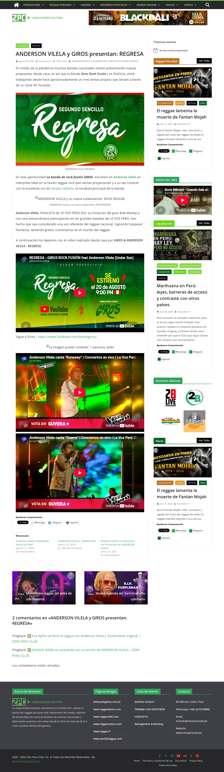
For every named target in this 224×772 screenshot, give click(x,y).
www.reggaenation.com (107, 724)
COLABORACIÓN (99, 61)
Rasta (202, 103)
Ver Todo (204, 60)
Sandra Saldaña (62, 188)
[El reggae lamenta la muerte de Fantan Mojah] (183, 82)
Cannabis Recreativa (190, 265)
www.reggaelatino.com (107, 709)
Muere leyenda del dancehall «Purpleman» (116, 596)
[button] (42, 4)
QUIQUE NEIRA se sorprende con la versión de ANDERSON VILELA (118, 544)
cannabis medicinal (167, 265)
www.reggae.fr (102, 731)
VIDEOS (188, 4)
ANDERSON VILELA (81, 61)
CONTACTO (141, 716)
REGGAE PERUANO (60, 4)
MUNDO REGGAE (146, 4)
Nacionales (22, 45)
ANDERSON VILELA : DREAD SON (77, 541)
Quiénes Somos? (144, 701)
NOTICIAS (36, 45)
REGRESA (133, 61)
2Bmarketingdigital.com (26, 761)
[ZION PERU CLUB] (16, 5)
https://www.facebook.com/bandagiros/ (67, 337)
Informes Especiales (113, 4)
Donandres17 (45, 61)
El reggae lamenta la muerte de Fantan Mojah (181, 114)
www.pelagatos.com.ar (107, 701)
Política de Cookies (168, 765)
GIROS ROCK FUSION (118, 61)
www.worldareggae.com (107, 738)
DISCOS (170, 4)
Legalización (164, 272)
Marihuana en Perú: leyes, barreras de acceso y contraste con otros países (182, 295)
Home (137, 760)
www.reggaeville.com (105, 716)
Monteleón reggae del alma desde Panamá (43, 596)
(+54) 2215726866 (199, 709)
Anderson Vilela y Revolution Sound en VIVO (32, 542)
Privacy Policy (195, 760)
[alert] (183, 50)
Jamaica (180, 103)
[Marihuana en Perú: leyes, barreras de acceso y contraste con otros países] (183, 244)
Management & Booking (149, 724)
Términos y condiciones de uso (158, 760)
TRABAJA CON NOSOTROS (150, 709)
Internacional (165, 103)
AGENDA (86, 4)
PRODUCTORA (31, 4)
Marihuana (180, 272)
